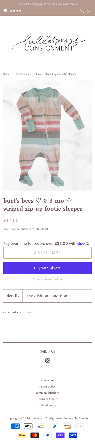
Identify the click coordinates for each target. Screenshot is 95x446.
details (13, 296)
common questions (47, 393)
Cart (89, 11)
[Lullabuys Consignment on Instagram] (47, 362)
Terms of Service (47, 399)
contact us (47, 380)
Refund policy (47, 405)
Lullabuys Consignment (47, 418)
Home (6, 74)
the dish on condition (47, 296)
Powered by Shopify (76, 418)
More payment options (47, 280)
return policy (47, 386)
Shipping (9, 229)
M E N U (15, 11)
